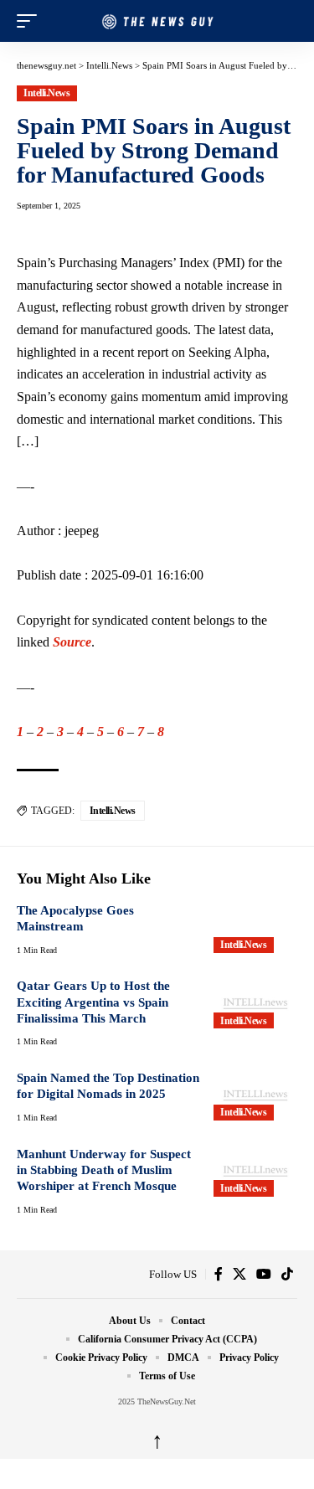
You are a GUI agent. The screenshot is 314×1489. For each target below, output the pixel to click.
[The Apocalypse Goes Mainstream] (255, 928)
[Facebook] (218, 1274)
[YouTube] (263, 1274)
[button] (31, 21)
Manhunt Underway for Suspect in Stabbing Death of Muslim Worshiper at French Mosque (104, 1170)
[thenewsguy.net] (157, 21)
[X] (239, 1274)
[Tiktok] (287, 1274)
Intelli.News (46, 93)
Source (72, 642)
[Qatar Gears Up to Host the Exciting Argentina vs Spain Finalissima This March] (255, 1003)
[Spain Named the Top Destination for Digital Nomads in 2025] (255, 1095)
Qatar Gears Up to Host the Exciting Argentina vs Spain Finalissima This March (93, 1002)
